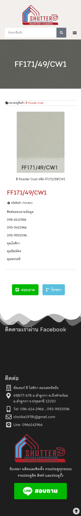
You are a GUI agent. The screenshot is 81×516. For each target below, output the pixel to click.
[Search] (61, 33)
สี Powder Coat (34, 103)
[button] (75, 32)
